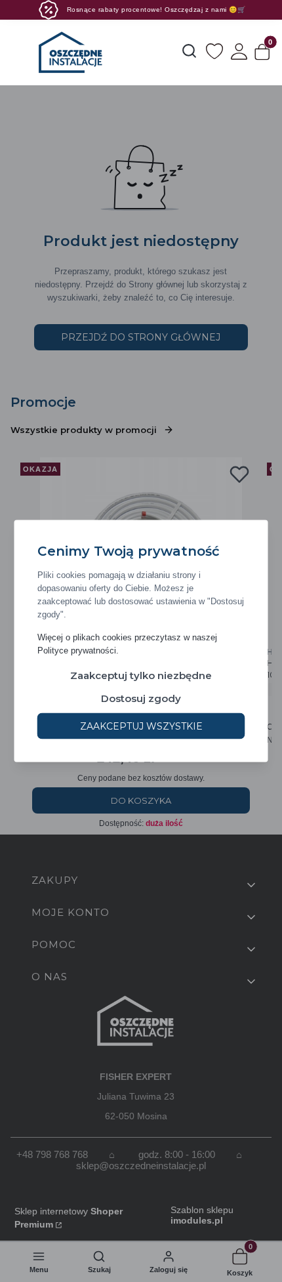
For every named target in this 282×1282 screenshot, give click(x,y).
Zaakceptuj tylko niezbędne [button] (141, 675)
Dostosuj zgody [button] (141, 698)
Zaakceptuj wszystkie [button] (141, 726)
